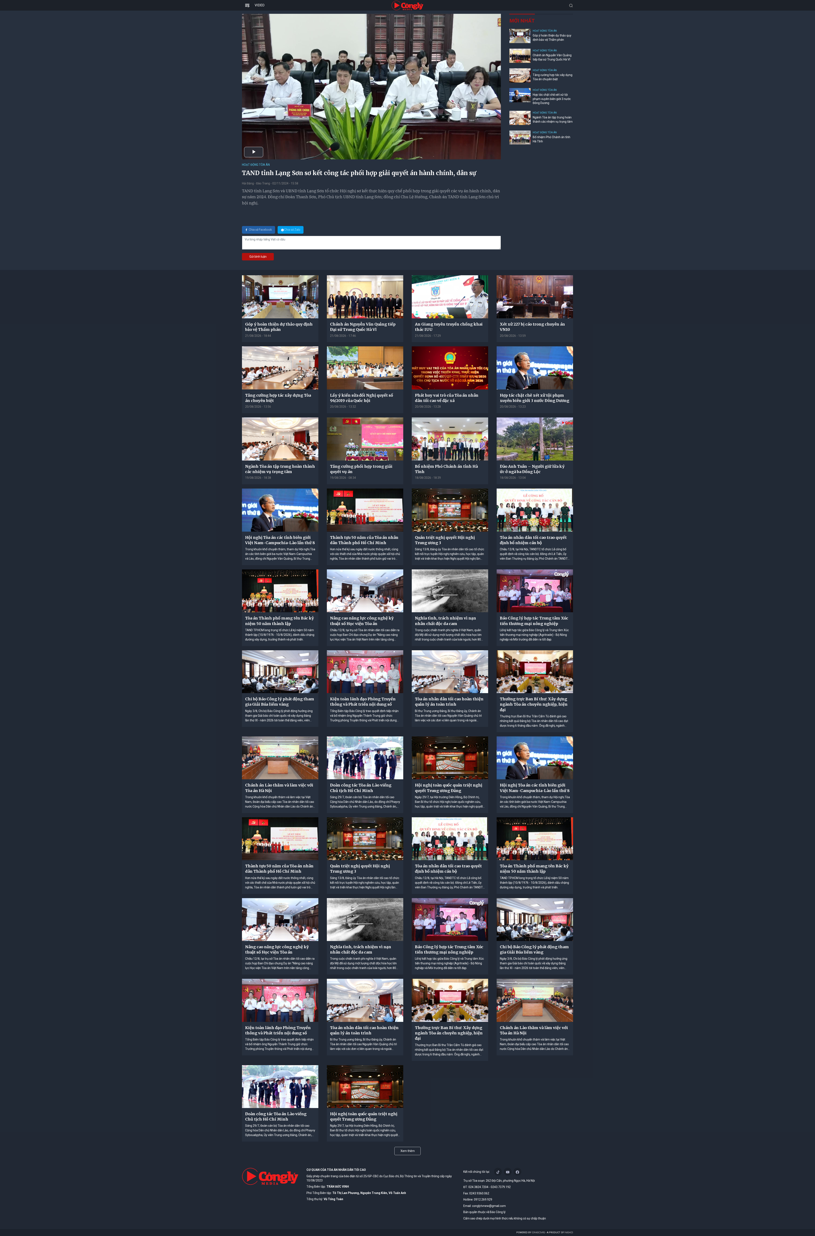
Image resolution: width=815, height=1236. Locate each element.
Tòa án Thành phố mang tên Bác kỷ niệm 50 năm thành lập (279, 621)
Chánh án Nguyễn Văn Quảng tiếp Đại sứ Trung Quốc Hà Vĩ (552, 57)
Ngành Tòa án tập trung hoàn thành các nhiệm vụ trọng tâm (553, 119)
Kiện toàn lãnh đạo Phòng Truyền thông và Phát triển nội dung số (363, 702)
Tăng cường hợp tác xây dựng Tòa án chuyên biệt (552, 77)
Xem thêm (407, 1151)
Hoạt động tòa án (256, 164)
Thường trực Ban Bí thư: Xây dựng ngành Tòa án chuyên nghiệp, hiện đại (534, 704)
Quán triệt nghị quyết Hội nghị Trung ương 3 (445, 540)
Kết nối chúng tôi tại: (476, 1171)
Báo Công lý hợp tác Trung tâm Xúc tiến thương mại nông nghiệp (534, 621)
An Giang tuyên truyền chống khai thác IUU (449, 327)
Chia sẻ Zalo (292, 229)
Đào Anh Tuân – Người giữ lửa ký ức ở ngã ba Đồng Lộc (532, 469)
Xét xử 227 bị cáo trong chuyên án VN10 (532, 327)
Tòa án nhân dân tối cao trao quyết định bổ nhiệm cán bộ (533, 540)
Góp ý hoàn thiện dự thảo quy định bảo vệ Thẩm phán (552, 37)
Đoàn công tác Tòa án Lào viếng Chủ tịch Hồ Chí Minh (360, 788)
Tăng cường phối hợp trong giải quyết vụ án (361, 469)
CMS (538, 1232)
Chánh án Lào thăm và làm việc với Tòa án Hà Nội (279, 788)
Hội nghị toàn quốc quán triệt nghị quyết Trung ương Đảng (448, 788)
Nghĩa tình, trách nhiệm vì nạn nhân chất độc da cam (445, 621)
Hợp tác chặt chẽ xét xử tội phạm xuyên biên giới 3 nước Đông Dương (552, 99)
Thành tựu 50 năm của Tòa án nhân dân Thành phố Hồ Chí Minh (364, 540)
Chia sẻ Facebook (260, 229)
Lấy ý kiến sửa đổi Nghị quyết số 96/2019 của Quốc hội (361, 398)
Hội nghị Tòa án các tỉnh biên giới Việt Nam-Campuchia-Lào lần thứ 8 (280, 540)
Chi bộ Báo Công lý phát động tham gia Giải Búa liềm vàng (279, 702)
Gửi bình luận (258, 256)
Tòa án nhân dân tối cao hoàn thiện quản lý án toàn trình (449, 702)
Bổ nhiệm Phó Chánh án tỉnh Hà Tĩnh (551, 139)
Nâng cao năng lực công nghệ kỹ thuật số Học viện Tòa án (362, 621)
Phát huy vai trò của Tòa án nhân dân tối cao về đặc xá (446, 398)
